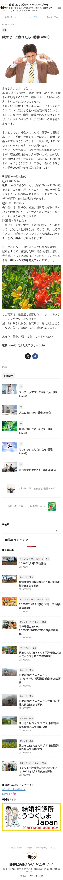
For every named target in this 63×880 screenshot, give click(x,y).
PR (6, 367)
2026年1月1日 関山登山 (32, 563)
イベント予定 (31, 17)
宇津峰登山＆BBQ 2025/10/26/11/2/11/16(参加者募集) (38, 630)
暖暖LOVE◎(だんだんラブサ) (28, 5)
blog (53, 848)
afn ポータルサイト (13, 789)
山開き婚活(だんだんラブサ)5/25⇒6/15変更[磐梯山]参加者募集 (40, 678)
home (10, 848)
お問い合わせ (10, 17)
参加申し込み (52, 17)
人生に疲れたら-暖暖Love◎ (35, 412)
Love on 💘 (9, 793)
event (19, 848)
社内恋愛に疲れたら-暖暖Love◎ (37, 469)
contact (28, 848)
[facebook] (35, 356)
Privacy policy (41, 848)
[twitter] (28, 356)
